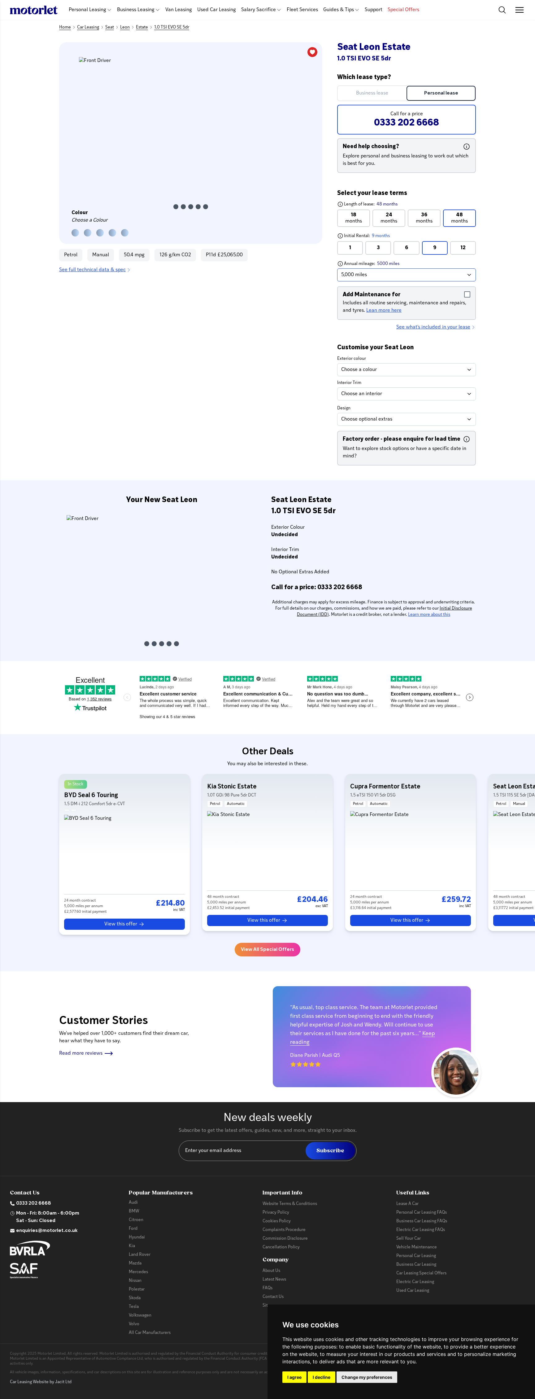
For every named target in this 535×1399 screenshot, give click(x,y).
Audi (133, 1202)
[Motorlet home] (34, 10)
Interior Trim (349, 383)
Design (343, 408)
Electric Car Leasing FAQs (420, 1230)
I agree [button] (294, 1377)
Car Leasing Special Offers (421, 1273)
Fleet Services (302, 9)
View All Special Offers (267, 949)
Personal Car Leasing (416, 1256)
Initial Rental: (379, 235)
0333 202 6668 (33, 1203)
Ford (133, 1228)
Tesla (134, 1306)
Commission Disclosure (285, 1238)
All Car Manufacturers (150, 1333)
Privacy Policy (276, 1212)
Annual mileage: (382, 263)
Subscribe (330, 1150)
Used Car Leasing (216, 9)
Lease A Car (407, 1204)
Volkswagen (140, 1315)
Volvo (134, 1324)
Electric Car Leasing (415, 1282)
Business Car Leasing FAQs (421, 1221)
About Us (271, 1271)
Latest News (274, 1279)
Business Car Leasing (416, 1264)
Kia (132, 1246)
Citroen (136, 1220)
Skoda (135, 1298)
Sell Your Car (408, 1238)
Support (373, 9)
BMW (134, 1211)
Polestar (137, 1289)
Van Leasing (178, 9)
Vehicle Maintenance (416, 1247)
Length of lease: (367, 204)
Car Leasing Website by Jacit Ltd (41, 1382)
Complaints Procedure (284, 1230)
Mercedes (138, 1272)
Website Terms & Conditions (290, 1204)
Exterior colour (351, 358)
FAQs (267, 1288)
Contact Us (273, 1297)
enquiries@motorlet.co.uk (47, 1230)
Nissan (135, 1280)
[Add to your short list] (312, 52)
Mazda (135, 1263)
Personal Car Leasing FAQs (421, 1212)
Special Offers (403, 9)
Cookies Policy (277, 1221)
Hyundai (137, 1237)
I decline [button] (321, 1377)
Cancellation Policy (281, 1247)
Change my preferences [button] (366, 1377)
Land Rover (139, 1254)
